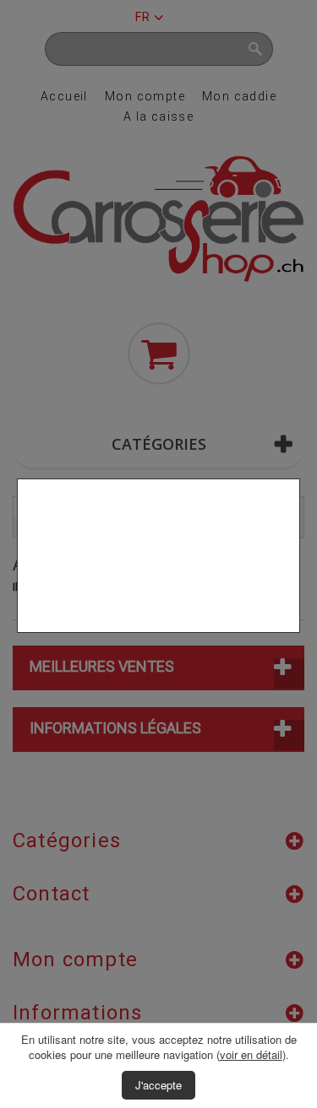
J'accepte (158, 1085)
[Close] (293, 641)
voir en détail (251, 1054)
